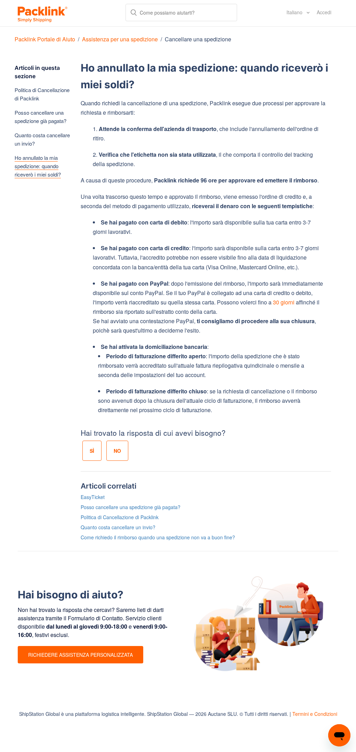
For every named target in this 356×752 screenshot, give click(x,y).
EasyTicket (93, 496)
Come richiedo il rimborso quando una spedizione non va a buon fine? (158, 537)
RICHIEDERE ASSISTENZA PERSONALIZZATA (80, 654)
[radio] (92, 451)
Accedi (324, 12)
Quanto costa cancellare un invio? (42, 139)
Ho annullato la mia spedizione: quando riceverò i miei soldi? (38, 166)
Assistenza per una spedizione (120, 39)
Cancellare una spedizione (198, 39)
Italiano (295, 12)
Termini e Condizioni (314, 713)
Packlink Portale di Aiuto (45, 39)
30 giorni (283, 302)
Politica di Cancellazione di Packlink (42, 94)
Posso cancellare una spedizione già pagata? (40, 116)
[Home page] (42, 13)
